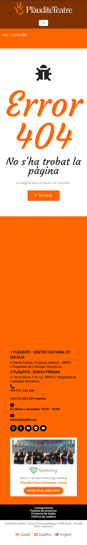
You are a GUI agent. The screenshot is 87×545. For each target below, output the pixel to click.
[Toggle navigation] (43, 23)
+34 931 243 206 (22, 390)
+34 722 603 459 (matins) (28, 398)
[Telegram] (36, 428)
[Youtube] (43, 428)
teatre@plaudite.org (23, 420)
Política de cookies (43, 516)
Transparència (43, 508)
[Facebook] (28, 428)
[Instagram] (13, 428)
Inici (5, 35)
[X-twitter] (21, 428)
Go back (46, 195)
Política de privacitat (43, 510)
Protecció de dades (43, 513)
